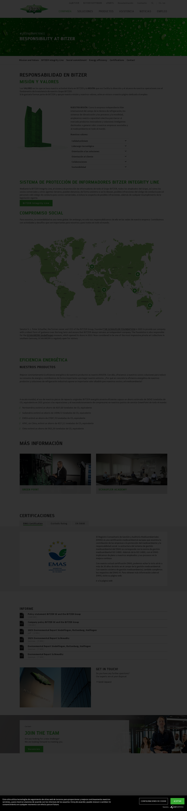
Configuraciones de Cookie (153, 801)
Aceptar (177, 801)
